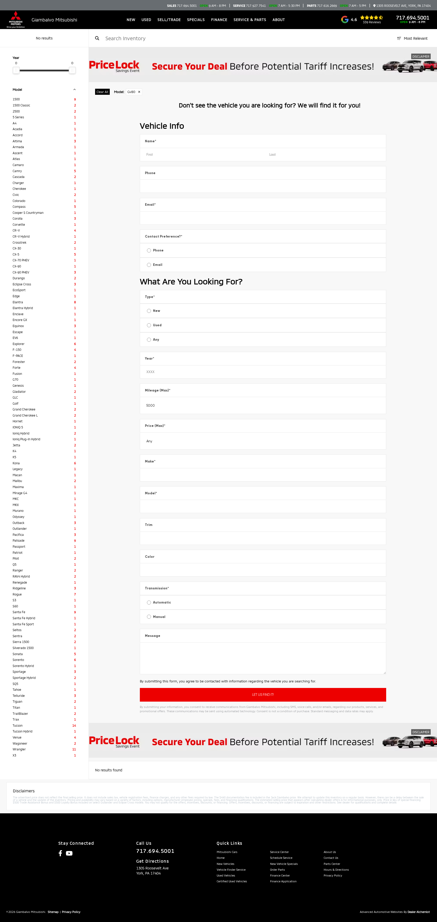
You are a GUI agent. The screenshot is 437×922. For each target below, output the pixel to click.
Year (149, 358)
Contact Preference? (163, 236)
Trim (148, 525)
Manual (159, 617)
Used (157, 325)
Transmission (157, 588)
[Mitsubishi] (15, 20)
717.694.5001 (182, 5)
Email (150, 204)
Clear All (102, 92)
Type (150, 297)
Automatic (162, 602)
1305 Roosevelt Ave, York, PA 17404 (403, 5)
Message (152, 636)
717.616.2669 (322, 5)
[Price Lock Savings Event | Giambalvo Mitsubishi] (263, 64)
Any (156, 339)
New (156, 311)
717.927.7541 (249, 5)
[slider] (16, 70)
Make (150, 461)
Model (151, 493)
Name (150, 141)
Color (150, 557)
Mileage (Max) (157, 390)
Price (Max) (155, 426)
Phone (150, 173)
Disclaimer (420, 56)
